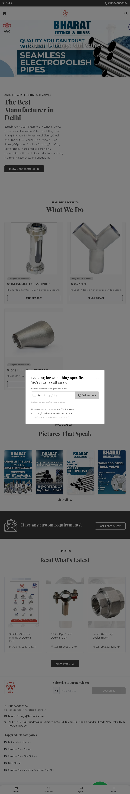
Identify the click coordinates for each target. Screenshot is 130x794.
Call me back (89, 395)
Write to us (68, 409)
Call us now (57, 413)
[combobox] (36, 395)
